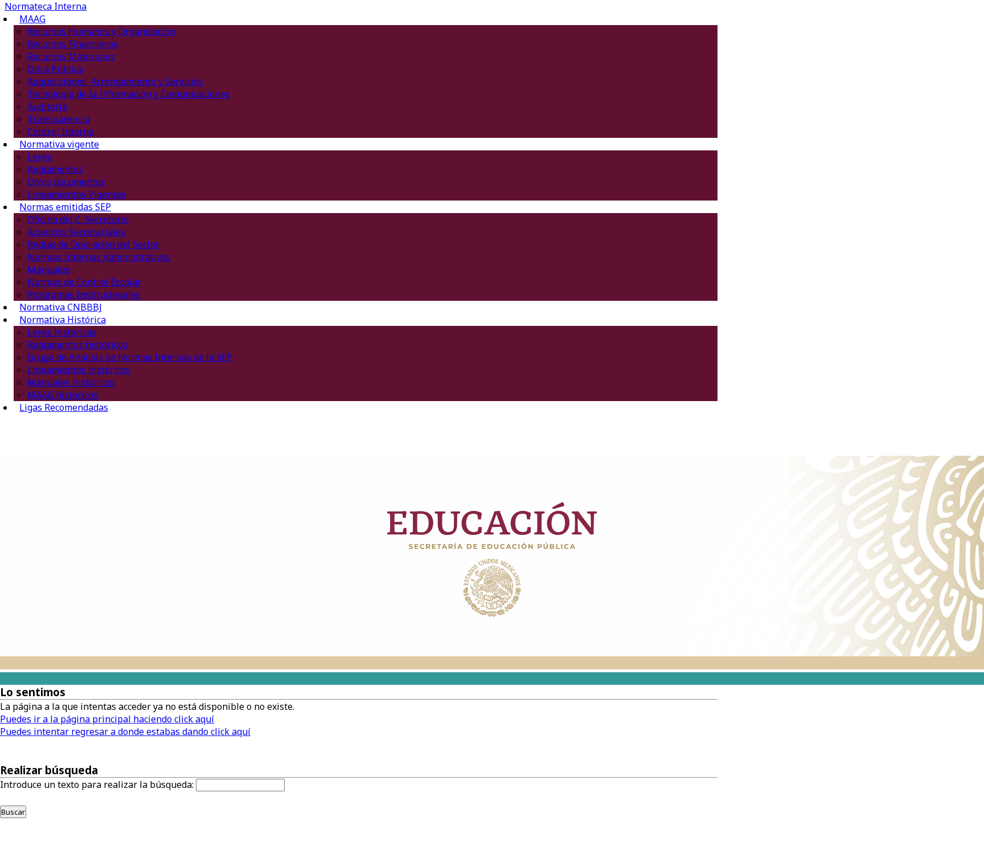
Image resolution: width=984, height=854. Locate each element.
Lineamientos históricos (78, 369)
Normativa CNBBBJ (60, 307)
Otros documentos (66, 181)
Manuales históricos (70, 382)
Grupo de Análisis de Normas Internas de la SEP (129, 357)
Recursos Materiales (71, 56)
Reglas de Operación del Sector (93, 244)
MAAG (32, 19)
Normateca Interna (46, 6)
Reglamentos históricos (77, 344)
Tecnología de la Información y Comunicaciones (128, 94)
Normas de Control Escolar (84, 282)
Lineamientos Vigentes (76, 194)
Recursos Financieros (72, 44)
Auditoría (47, 106)
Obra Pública (55, 69)
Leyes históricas (61, 332)
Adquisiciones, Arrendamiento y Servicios (115, 81)
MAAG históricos (62, 395)
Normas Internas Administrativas (99, 257)
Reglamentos (55, 169)
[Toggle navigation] (1, 10)
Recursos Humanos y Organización (101, 31)
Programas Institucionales (84, 294)
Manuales (48, 269)
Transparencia (58, 119)
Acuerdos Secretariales (76, 232)
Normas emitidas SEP (65, 207)
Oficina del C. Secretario (78, 219)
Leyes (39, 156)
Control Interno (60, 131)
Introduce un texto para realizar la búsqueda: (97, 784)
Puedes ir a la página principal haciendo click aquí (107, 719)
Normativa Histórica (62, 319)
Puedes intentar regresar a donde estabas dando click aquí (125, 731)
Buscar (13, 812)
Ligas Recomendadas (63, 407)
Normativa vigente (59, 144)
